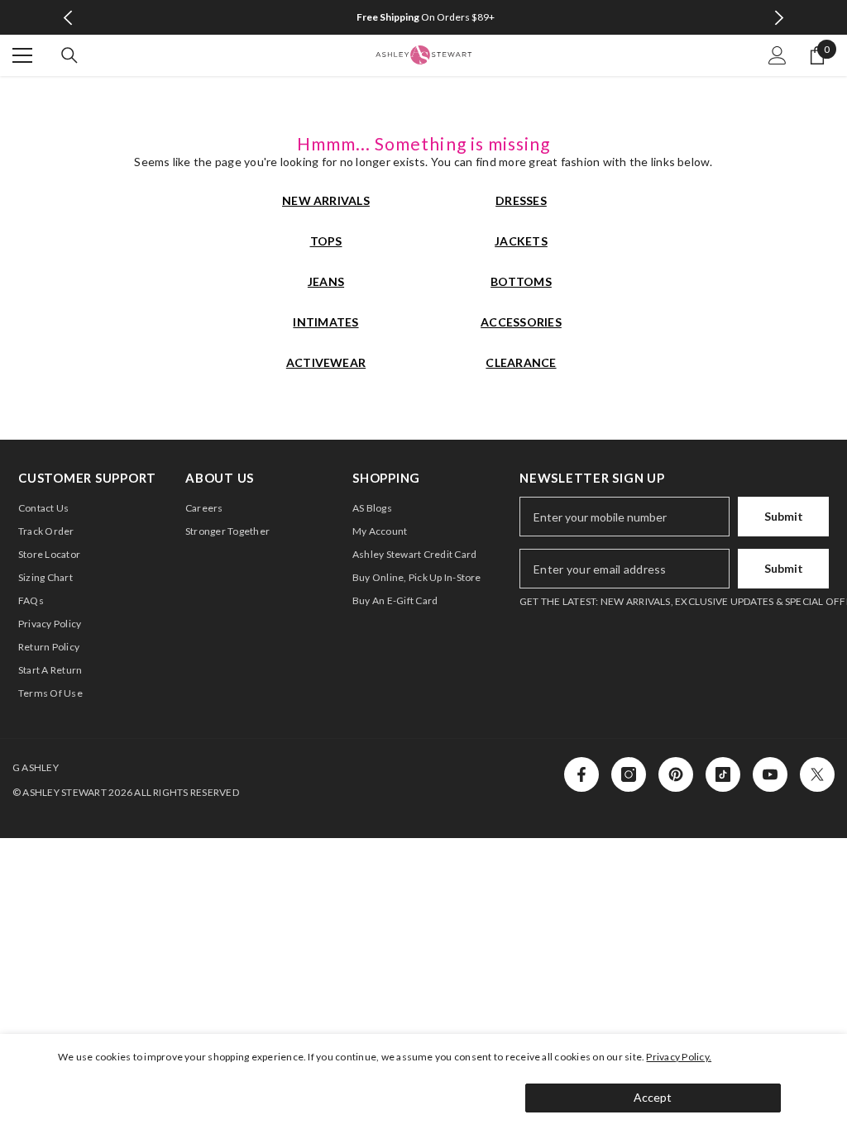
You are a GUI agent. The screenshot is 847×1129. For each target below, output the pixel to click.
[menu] (22, 55)
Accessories (521, 322)
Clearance (521, 362)
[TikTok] (723, 774)
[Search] (69, 55)
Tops (326, 241)
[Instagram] (628, 774)
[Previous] (68, 17)
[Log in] (777, 55)
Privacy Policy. (678, 1056)
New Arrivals (326, 200)
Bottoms (521, 281)
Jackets (521, 241)
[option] (424, 17)
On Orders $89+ (426, 17)
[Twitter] (817, 774)
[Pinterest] (675, 774)
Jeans (326, 281)
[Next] (778, 17)
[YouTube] (770, 774)
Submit (783, 516)
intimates (325, 322)
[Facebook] (581, 774)
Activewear (326, 362)
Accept (653, 1097)
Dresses (521, 200)
